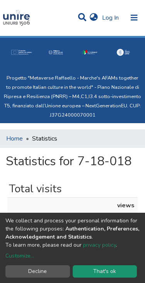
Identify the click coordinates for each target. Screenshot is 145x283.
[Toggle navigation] (134, 17)
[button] (94, 17)
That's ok (104, 271)
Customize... (19, 255)
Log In (111, 18)
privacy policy (99, 245)
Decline (37, 271)
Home (14, 138)
